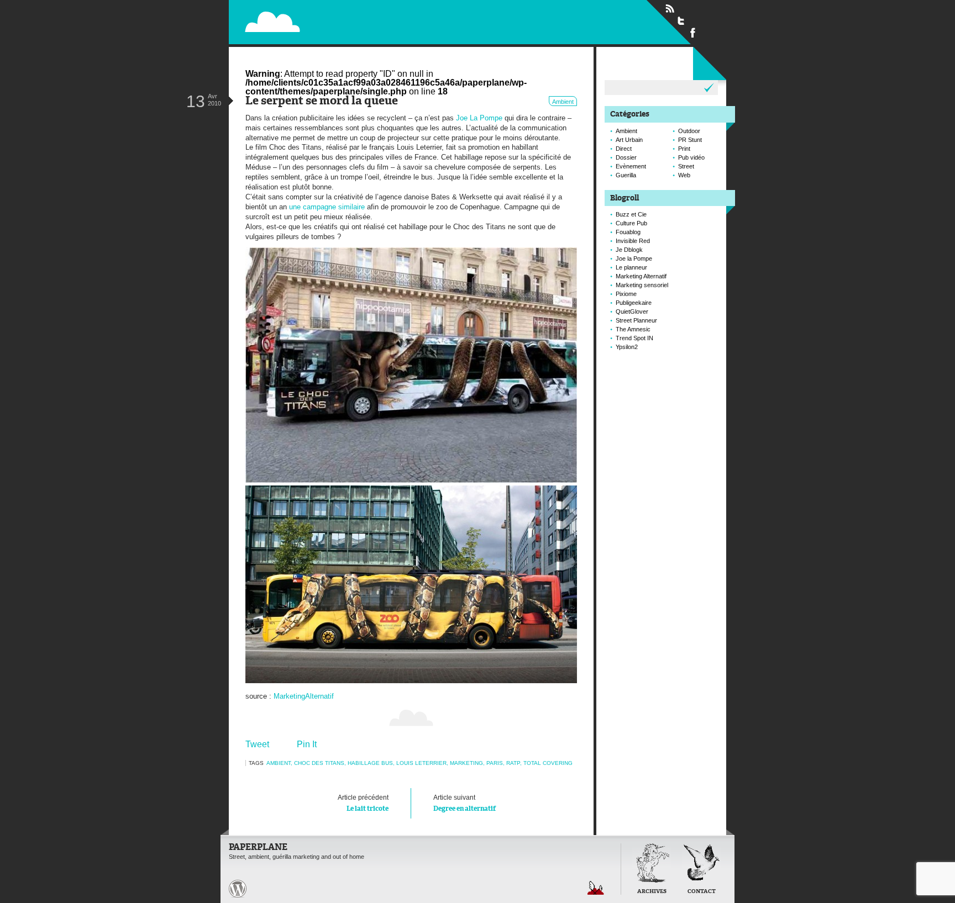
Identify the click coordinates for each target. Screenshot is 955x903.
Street (686, 166)
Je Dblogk (629, 249)
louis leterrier (421, 763)
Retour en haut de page (595, 888)
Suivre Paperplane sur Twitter (681, 20)
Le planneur (631, 267)
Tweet (257, 744)
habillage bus (370, 763)
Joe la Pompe (634, 258)
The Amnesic (633, 329)
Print (684, 148)
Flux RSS (669, 8)
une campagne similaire (327, 207)
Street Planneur (636, 320)
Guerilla (626, 175)
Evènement (631, 166)
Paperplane (342, 21)
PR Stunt (690, 139)
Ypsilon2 (627, 347)
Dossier (626, 157)
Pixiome (626, 294)
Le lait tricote (363, 803)
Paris (494, 763)
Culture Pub (631, 223)
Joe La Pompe (479, 118)
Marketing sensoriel (642, 285)
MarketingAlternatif (304, 696)
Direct (624, 148)
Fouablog (628, 232)
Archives (652, 891)
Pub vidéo (691, 157)
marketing (466, 763)
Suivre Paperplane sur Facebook (693, 32)
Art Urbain (629, 139)
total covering (548, 763)
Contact (702, 891)
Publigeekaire (634, 302)
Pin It (307, 744)
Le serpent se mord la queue (321, 101)
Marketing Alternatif (641, 276)
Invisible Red (633, 240)
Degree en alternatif (464, 803)
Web (684, 175)
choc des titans (319, 763)
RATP (513, 763)
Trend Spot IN (634, 338)
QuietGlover (632, 311)
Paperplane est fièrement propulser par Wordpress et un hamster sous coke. (237, 888)
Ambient (563, 101)
